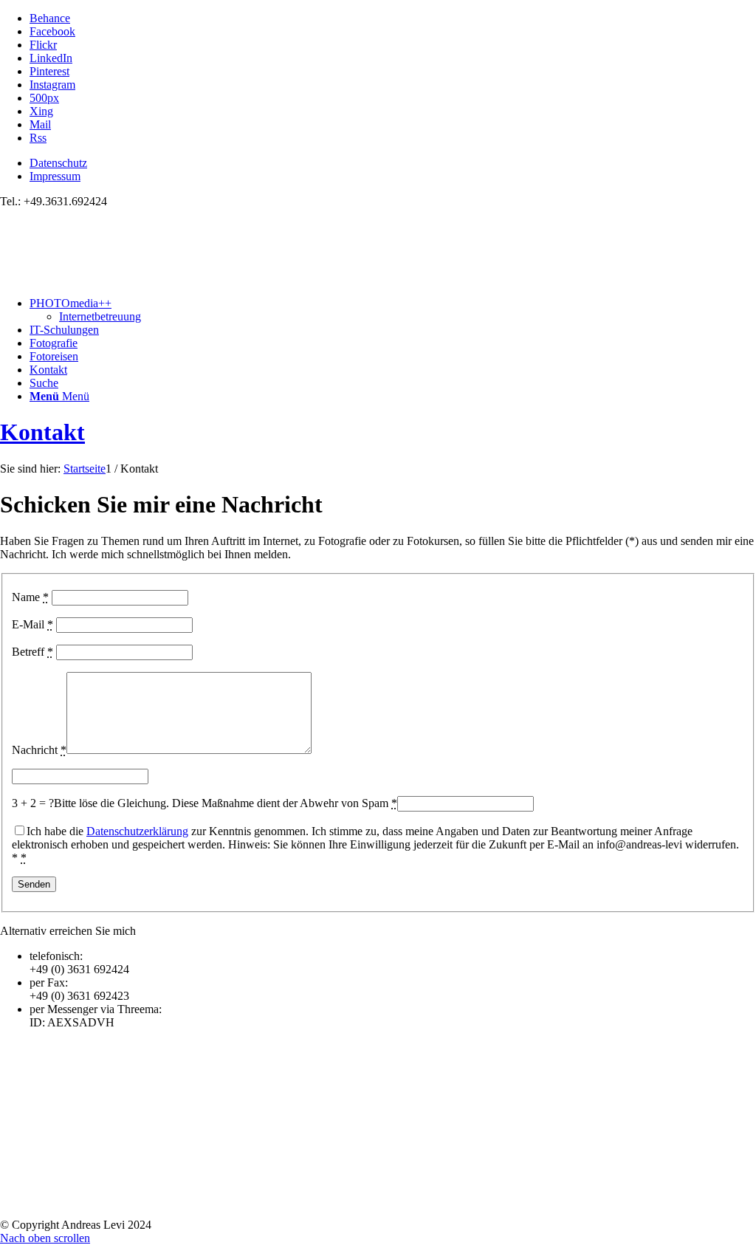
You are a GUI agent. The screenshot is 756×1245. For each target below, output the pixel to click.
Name (30, 597)
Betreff (32, 651)
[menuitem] (393, 163)
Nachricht (39, 750)
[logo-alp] (110, 278)
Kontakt (42, 432)
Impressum (55, 176)
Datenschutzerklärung (137, 831)
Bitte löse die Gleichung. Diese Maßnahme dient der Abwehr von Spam (225, 803)
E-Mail (32, 624)
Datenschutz (58, 163)
